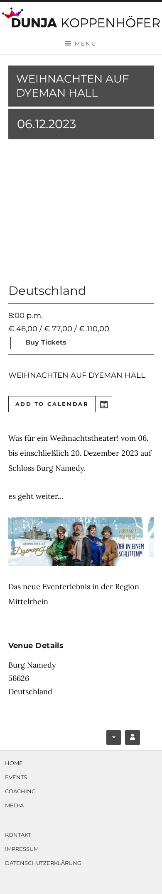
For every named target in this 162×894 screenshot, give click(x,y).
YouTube (133, 739)
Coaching (20, 791)
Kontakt (18, 834)
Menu (85, 43)
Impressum (22, 848)
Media (14, 805)
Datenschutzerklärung (43, 863)
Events (16, 777)
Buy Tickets (45, 342)
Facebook (114, 739)
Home (14, 763)
